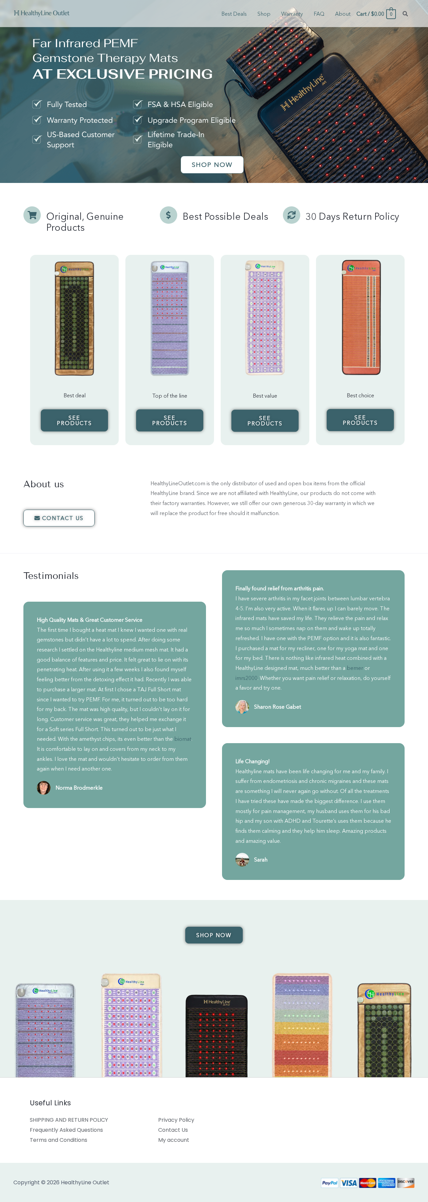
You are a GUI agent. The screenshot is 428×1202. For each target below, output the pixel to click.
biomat (182, 738)
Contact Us (173, 1130)
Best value (265, 395)
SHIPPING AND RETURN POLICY (69, 1120)
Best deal (75, 395)
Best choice (360, 395)
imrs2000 (246, 678)
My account (173, 1140)
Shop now (212, 165)
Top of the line (169, 395)
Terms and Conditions (58, 1140)
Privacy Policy (176, 1120)
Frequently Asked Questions (66, 1130)
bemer (355, 668)
